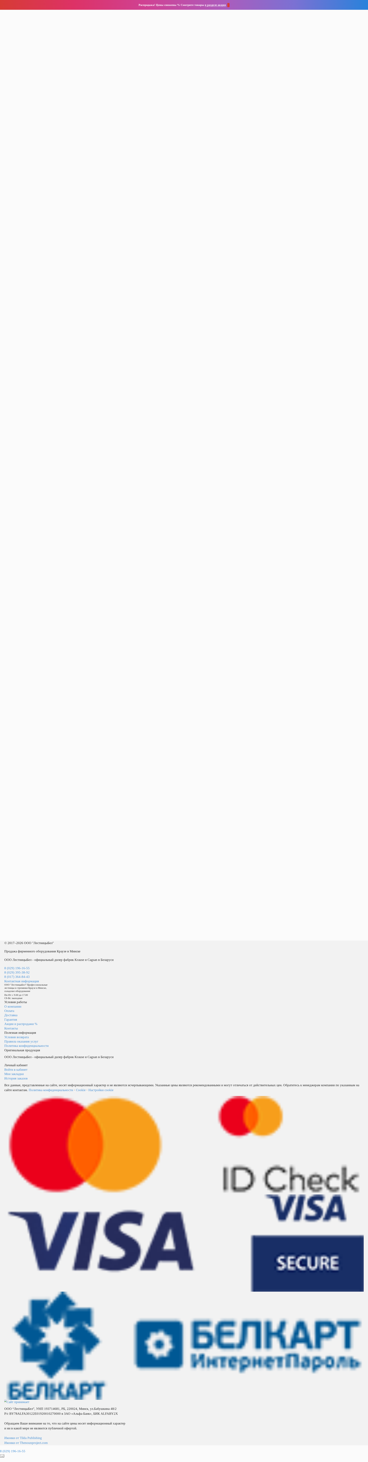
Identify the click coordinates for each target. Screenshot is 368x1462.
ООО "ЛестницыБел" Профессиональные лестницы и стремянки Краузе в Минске (93, 15)
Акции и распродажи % (20, 1024)
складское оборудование (90, 21)
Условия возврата (16, 1037)
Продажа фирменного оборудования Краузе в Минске (42, 951)
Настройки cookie (100, 1090)
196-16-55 (57, 14)
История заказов (16, 1078)
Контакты (11, 1028)
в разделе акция (215, 4)
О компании (12, 1006)
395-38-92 (57, 18)
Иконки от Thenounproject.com (26, 1443)
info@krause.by (62, 28)
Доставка (10, 1015)
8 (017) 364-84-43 (17, 977)
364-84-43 (57, 23)
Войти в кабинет (15, 1069)
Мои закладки (14, 1074)
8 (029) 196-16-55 (17, 968)
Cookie (81, 1090)
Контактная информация (21, 981)
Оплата (9, 1011)
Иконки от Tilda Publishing (23, 1438)
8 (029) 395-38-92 (17, 972)
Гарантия (10, 1019)
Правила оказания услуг (21, 1041)
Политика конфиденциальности (26, 1046)
